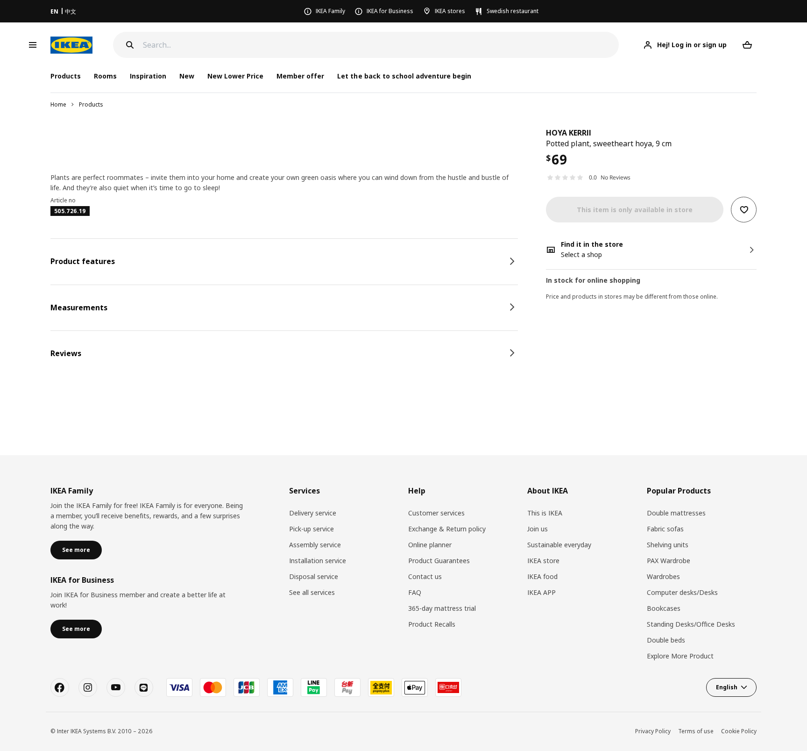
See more (76, 550)
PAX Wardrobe (668, 560)
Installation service (317, 560)
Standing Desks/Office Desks (691, 624)
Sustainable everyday (559, 544)
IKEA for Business (390, 11)
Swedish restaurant (512, 11)
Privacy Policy (653, 731)
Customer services (436, 512)
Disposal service (313, 576)
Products (91, 104)
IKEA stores (450, 11)
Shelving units (667, 544)
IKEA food (542, 576)
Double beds (666, 640)
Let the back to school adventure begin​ (404, 76)
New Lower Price (235, 76)
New (186, 76)
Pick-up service (311, 528)
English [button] (726, 687)
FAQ (414, 592)
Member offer (300, 76)
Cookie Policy (739, 731)
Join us (537, 528)
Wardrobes (663, 576)
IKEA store (543, 560)
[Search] (129, 45)
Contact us (425, 576)
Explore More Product (680, 655)
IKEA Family (330, 11)
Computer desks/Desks (682, 592)
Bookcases (663, 608)
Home (58, 104)
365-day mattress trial (442, 608)
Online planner (430, 544)
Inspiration (148, 76)
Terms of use (696, 731)
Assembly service (315, 544)
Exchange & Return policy (447, 528)
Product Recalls (431, 624)
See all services (312, 592)
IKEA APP (541, 592)
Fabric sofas (665, 528)
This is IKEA (544, 512)
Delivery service (312, 512)
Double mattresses (676, 512)
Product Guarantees (439, 560)
